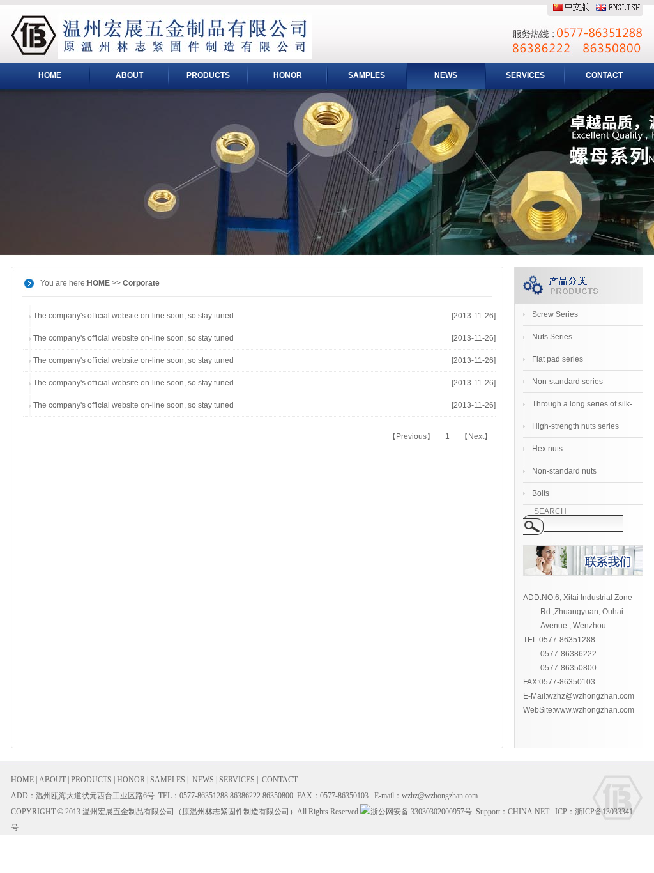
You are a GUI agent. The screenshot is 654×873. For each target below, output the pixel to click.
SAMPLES (366, 75)
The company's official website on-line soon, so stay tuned (133, 315)
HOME (49, 75)
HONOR (287, 75)
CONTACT (604, 75)
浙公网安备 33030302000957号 (421, 811)
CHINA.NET (528, 811)
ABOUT (129, 75)
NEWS (445, 75)
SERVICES (525, 75)
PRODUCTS (208, 75)
